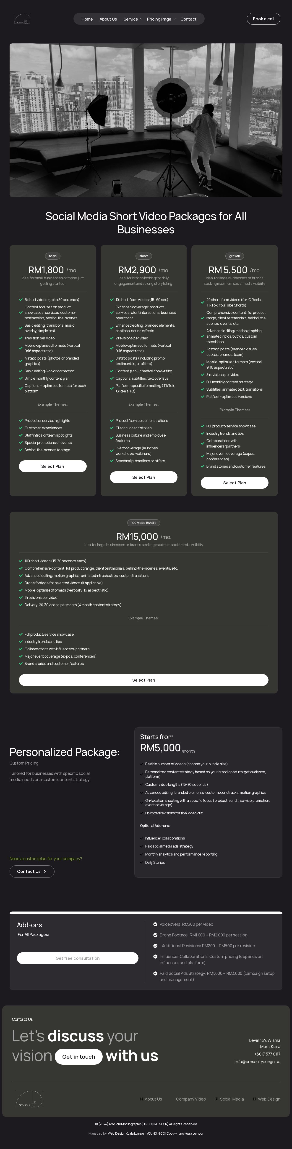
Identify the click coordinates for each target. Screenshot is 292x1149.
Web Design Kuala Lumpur (126, 1133)
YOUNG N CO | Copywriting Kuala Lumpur (175, 1133)
